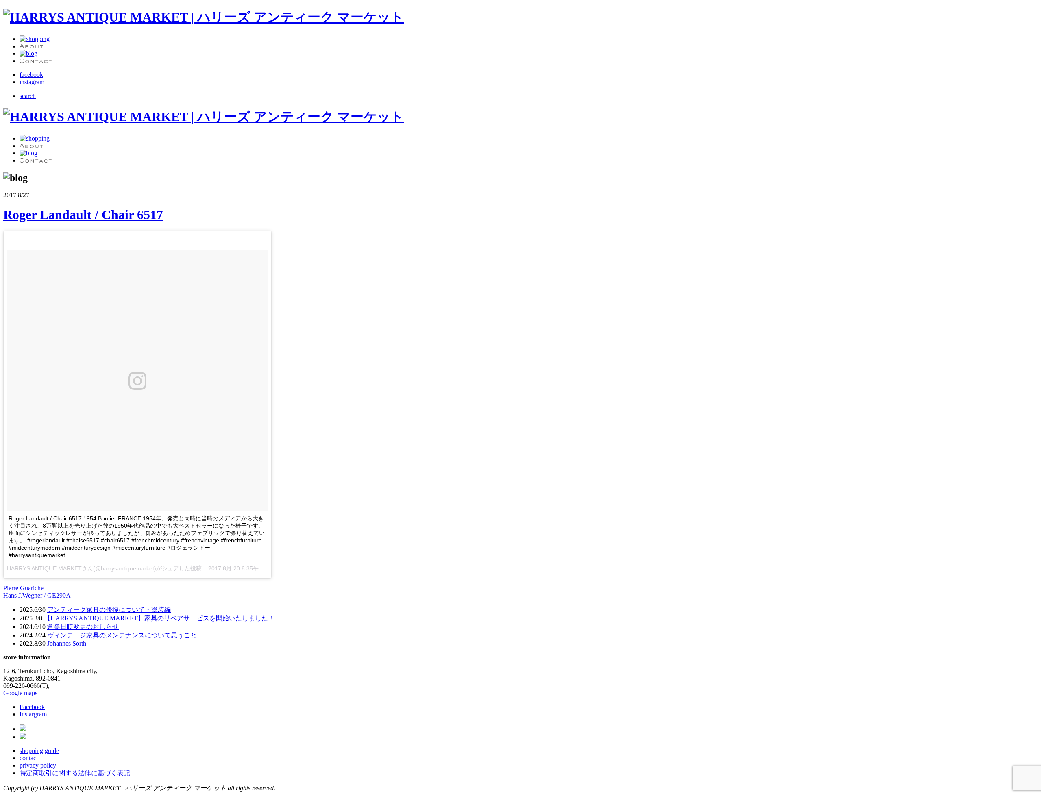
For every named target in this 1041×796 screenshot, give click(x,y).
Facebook (32, 706)
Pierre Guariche (23, 588)
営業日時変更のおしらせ (83, 626)
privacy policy (38, 765)
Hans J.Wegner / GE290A (37, 595)
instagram (32, 81)
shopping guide (39, 750)
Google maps (20, 692)
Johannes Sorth (66, 643)
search (28, 95)
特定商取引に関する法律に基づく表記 (75, 773)
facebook (31, 74)
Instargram (33, 714)
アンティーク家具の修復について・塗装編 (109, 609)
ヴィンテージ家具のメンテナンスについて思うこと (122, 635)
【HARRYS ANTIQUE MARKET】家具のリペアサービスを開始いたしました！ (159, 618)
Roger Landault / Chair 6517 (83, 214)
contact (29, 758)
